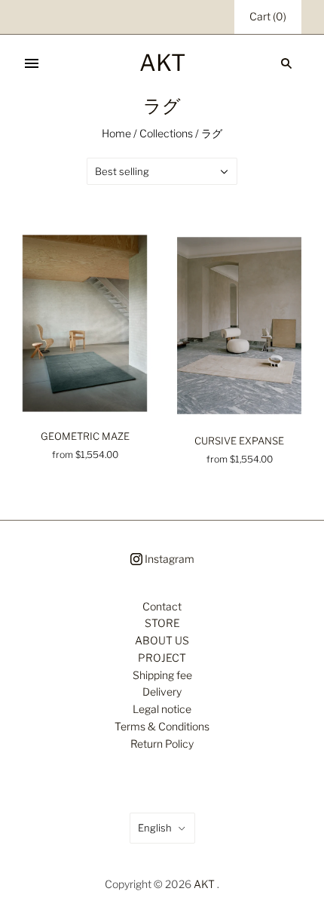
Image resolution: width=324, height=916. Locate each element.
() (267, 16)
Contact (162, 606)
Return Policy (162, 743)
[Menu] (32, 63)
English (155, 828)
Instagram (168, 558)
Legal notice (162, 708)
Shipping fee (162, 675)
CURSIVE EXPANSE (239, 441)
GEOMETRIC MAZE (85, 436)
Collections (166, 133)
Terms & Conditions (162, 726)
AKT (204, 884)
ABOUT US (162, 640)
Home (116, 133)
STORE (162, 622)
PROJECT (162, 657)
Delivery (162, 691)
